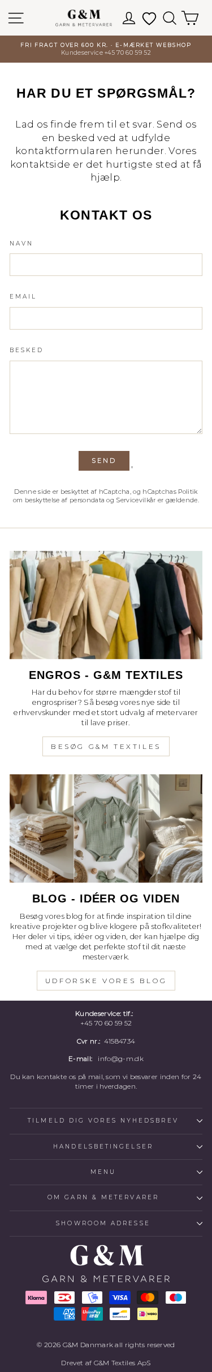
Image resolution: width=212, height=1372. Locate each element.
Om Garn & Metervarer (103, 1197)
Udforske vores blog (106, 980)
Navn (21, 243)
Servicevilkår (135, 500)
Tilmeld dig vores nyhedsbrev (103, 1120)
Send (104, 460)
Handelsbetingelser (103, 1146)
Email (23, 296)
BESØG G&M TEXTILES (106, 746)
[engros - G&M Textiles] (106, 605)
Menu (103, 1172)
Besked (27, 350)
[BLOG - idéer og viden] (106, 828)
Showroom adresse (103, 1223)
